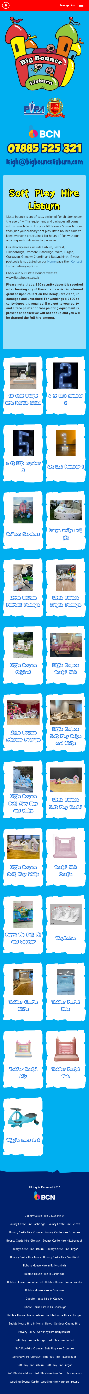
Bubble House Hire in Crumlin (63, 1282)
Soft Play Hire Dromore (59, 1348)
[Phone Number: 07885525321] (44, 148)
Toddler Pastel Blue (65, 1005)
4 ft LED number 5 (23, 466)
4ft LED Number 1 (65, 467)
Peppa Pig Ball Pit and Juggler (23, 938)
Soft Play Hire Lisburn (30, 1365)
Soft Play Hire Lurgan (59, 1365)
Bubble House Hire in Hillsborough (44, 1307)
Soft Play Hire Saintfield (49, 1373)
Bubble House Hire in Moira (26, 1323)
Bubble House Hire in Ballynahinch (44, 1265)
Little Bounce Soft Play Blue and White (23, 803)
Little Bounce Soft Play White (23, 870)
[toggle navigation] (81, 5)
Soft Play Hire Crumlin (29, 1348)
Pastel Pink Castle (66, 870)
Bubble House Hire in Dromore (44, 1290)
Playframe (65, 938)
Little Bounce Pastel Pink (66, 668)
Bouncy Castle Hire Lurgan (62, 1249)
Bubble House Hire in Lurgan (64, 1315)
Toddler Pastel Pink (65, 1072)
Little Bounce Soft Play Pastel (65, 803)
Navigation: (68, 5)
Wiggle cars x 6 (23, 1140)
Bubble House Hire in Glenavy (44, 1298)
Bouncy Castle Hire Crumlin (26, 1232)
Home (51, 261)
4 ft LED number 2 (66, 399)
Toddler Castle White (23, 1005)
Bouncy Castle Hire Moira (25, 1257)
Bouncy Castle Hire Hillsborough (63, 1240)
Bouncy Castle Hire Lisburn (27, 1249)
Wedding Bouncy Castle (24, 1381)
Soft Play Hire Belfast (61, 1340)
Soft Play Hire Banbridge (30, 1340)
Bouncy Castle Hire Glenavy (23, 1240)
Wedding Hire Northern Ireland (60, 1381)
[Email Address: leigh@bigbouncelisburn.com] (44, 162)
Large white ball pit (65, 533)
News (48, 1323)
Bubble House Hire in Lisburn (25, 1315)
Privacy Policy (26, 1332)
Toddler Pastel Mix (23, 1072)
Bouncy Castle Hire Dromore (62, 1232)
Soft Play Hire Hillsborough (60, 1357)
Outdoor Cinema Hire (67, 1323)
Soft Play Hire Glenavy (26, 1357)
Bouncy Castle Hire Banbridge (27, 1224)
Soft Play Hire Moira (19, 1373)
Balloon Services (23, 534)
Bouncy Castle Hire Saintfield (61, 1257)
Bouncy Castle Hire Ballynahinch (44, 1216)
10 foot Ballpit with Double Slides (23, 399)
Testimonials (74, 1373)
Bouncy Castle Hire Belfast (64, 1224)
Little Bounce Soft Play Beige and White (65, 736)
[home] (6, 5)
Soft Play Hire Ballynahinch (54, 1332)
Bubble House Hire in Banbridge (44, 1274)
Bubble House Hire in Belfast (25, 1282)
